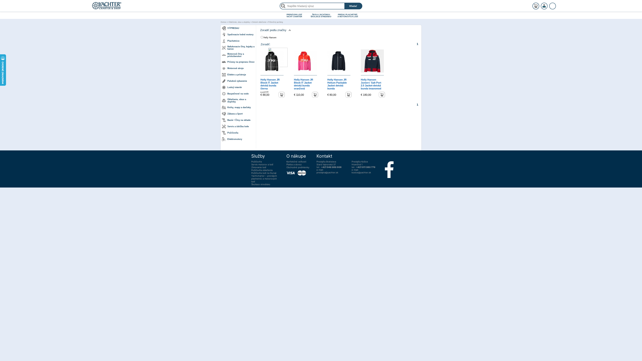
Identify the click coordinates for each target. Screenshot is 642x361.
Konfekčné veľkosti (296, 161)
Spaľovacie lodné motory (240, 34)
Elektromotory (234, 139)
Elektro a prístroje (236, 74)
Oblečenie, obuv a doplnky (239, 22)
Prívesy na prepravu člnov (240, 62)
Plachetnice (233, 41)
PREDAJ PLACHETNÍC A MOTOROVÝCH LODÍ (348, 16)
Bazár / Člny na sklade (238, 120)
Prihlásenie (547, 8)
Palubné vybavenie (237, 81)
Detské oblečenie (259, 22)
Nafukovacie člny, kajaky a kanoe (240, 47)
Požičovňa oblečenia (262, 170)
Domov (224, 22)
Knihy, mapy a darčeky (239, 107)
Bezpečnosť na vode (238, 93)
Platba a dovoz (294, 164)
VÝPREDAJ (233, 28)
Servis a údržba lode (238, 126)
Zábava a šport (235, 113)
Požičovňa (232, 133)
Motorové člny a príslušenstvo (235, 55)
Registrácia (547, 4)
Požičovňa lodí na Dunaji (263, 173)
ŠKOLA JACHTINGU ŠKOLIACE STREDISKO (321, 16)
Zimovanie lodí (258, 167)
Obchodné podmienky (297, 167)
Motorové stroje (235, 68)
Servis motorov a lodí (262, 164)
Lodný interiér (234, 87)
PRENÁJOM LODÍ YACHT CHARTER (294, 16)
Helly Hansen (269, 37)
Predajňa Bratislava (326, 161)
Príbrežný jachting (275, 22)
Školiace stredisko (260, 184)
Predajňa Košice (360, 161)
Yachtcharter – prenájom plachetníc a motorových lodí (264, 178)
